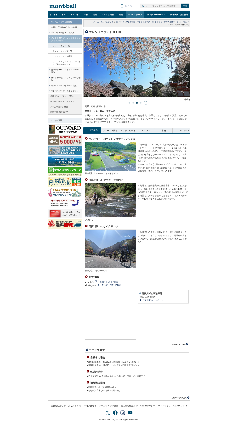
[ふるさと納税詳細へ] (65, 161)
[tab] (129, 103)
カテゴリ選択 (145, 6)
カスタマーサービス (156, 14)
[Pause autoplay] (145, 103)
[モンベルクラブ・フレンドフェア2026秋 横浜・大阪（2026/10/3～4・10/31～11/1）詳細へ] (65, 182)
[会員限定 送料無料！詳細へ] (65, 224)
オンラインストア (58, 14)
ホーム (96, 22)
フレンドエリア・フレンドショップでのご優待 (156, 22)
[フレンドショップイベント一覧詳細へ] (65, 203)
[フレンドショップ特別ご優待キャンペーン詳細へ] (65, 171)
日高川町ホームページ (153, 300)
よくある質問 (74, 405)
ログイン (129, 6)
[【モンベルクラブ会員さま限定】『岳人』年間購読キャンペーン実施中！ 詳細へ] (65, 140)
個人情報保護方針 (129, 405)
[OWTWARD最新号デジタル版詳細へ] (65, 129)
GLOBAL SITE (180, 405)
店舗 (121, 14)
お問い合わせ (90, 405)
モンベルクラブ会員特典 (125, 22)
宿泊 (95, 14)
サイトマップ (164, 405)
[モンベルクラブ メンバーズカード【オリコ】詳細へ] (65, 150)
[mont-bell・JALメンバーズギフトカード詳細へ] (65, 213)
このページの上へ (179, 344)
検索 (185, 6)
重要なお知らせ (58, 405)
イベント (75, 14)
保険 (86, 14)
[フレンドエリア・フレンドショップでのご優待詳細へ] (65, 192)
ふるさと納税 (108, 14)
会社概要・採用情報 (179, 14)
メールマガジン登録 (108, 405)
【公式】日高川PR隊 (108, 281)
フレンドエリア (183, 22)
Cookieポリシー (147, 405)
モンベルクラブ (135, 14)
